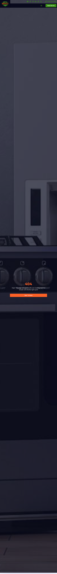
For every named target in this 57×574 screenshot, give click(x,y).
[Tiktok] (38, 1)
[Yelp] (41, 1)
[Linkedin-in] (35, 1)
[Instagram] (33, 1)
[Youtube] (27, 1)
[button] (41, 5)
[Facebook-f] (30, 1)
